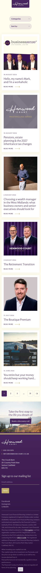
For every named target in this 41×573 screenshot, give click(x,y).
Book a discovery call (20, 421)
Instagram (6, 504)
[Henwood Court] (20, 4)
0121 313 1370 (8, 450)
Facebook (6, 501)
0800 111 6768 (21, 538)
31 (30, 393)
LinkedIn (5, 507)
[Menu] (20, 569)
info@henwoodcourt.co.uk (16, 454)
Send (5, 490)
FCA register (29, 530)
